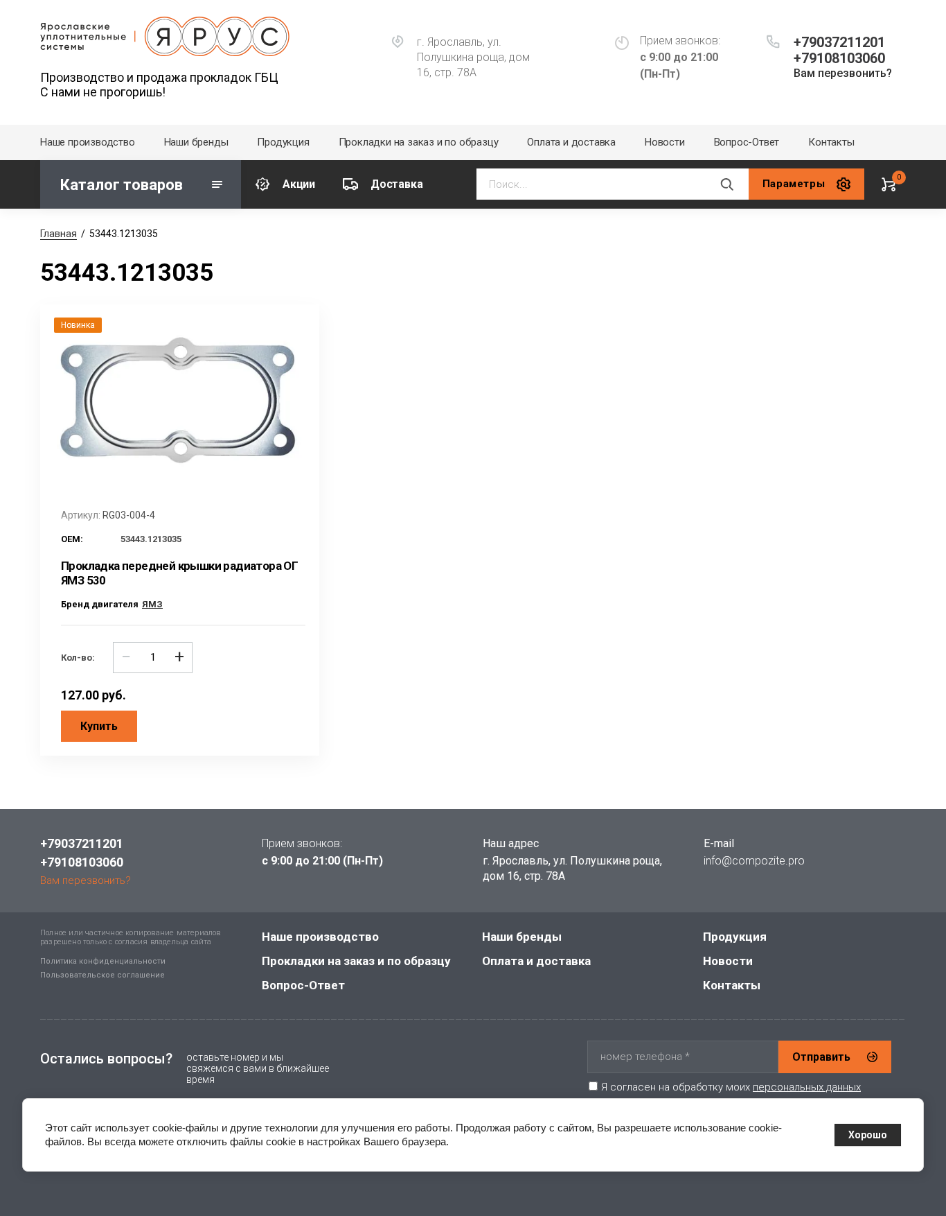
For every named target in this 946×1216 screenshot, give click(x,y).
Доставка (396, 184)
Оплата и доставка (571, 142)
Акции (299, 184)
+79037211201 (839, 42)
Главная (58, 233)
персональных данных (807, 1087)
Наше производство (87, 142)
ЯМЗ (152, 604)
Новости (665, 142)
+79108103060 (839, 58)
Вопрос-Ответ (747, 142)
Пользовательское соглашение (102, 975)
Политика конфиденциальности (103, 961)
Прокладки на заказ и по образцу (419, 142)
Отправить (821, 1056)
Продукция (283, 142)
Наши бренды (196, 142)
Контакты (831, 142)
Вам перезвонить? (843, 73)
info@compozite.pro (754, 860)
